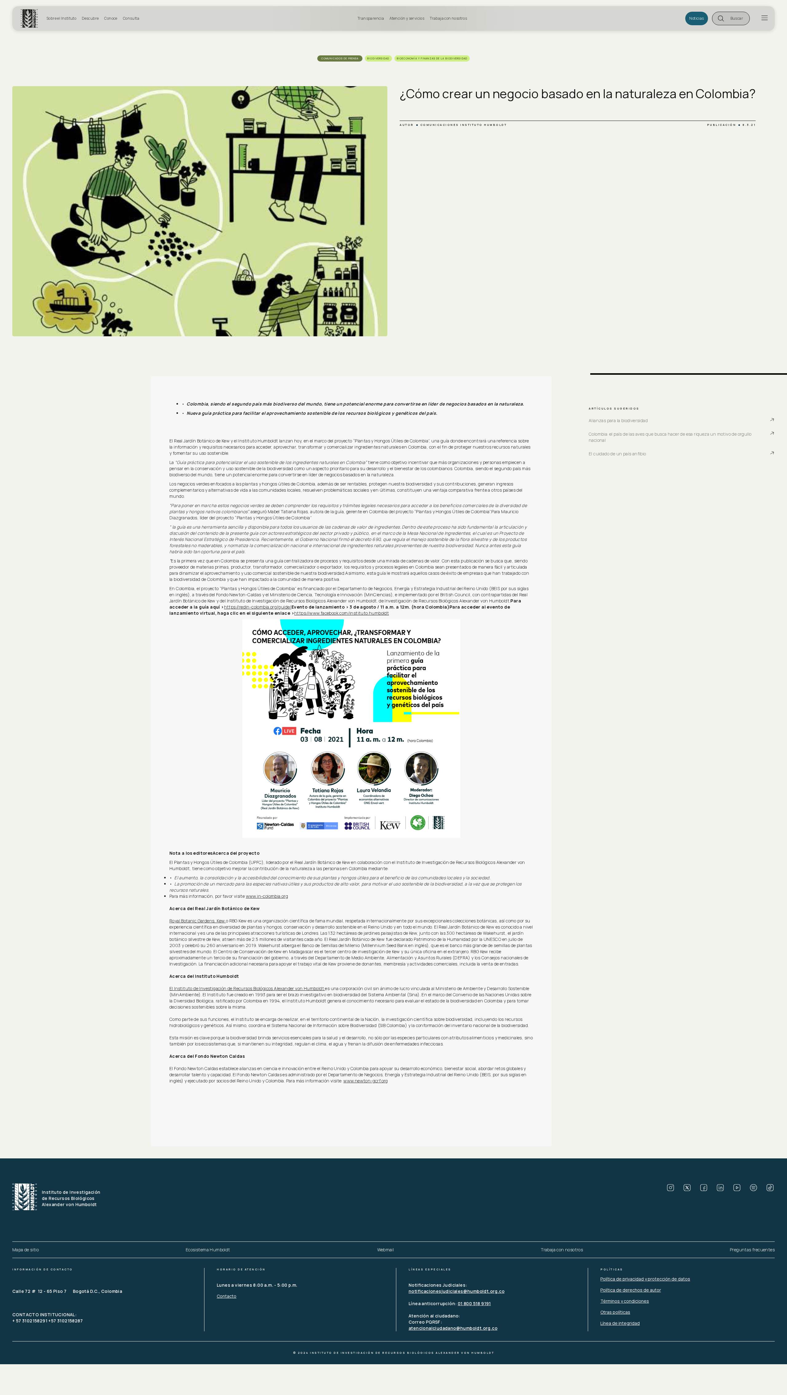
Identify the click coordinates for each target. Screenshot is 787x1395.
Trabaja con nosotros (448, 18)
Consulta (131, 18)
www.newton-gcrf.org (365, 1081)
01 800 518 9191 (474, 1303)
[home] (31, 18)
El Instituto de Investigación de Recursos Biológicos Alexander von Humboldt (247, 988)
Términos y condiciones (624, 1301)
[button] (731, 18)
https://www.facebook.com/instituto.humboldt (341, 613)
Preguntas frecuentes (752, 1250)
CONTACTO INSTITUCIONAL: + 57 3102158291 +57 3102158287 (47, 1318)
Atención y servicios (407, 18)
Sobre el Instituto (61, 18)
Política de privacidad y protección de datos (645, 1279)
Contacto (226, 1296)
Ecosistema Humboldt (208, 1250)
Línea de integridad (620, 1323)
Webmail (385, 1250)
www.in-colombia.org (267, 896)
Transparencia (371, 18)
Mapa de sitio (25, 1250)
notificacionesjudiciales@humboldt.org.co (456, 1291)
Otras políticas (615, 1312)
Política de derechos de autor (630, 1290)
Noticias (696, 18)
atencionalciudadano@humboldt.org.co (453, 1328)
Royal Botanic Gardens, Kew (197, 921)
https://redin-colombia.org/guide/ (257, 607)
